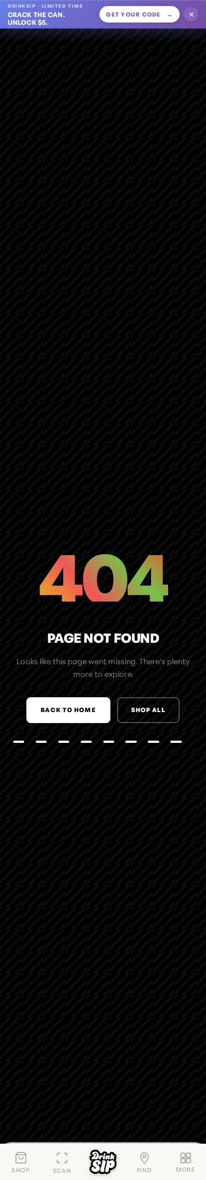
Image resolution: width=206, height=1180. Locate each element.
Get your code (139, 14)
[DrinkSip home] (103, 1162)
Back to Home (68, 709)
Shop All (148, 709)
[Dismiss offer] (191, 14)
